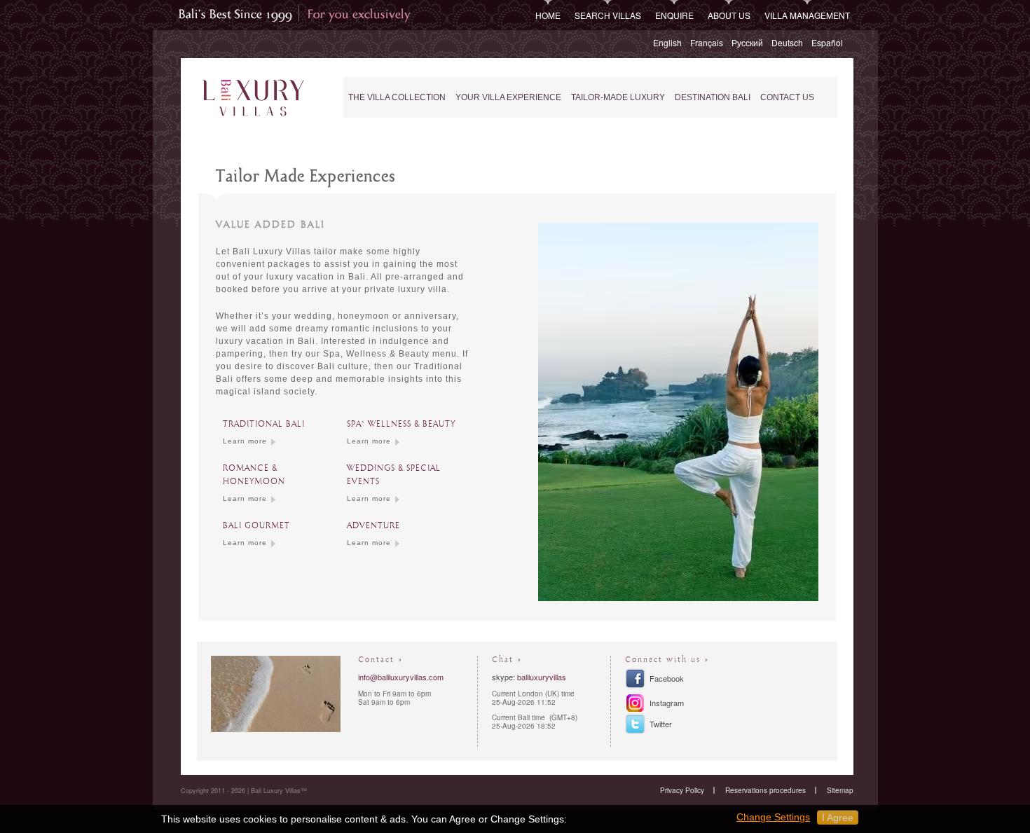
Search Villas (608, 15)
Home (548, 15)
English (667, 42)
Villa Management (807, 15)
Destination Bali (712, 97)
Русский (747, 42)
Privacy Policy (682, 790)
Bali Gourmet (256, 526)
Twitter (661, 723)
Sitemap (840, 790)
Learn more (245, 441)
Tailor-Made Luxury (618, 97)
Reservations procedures (765, 790)
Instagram (667, 702)
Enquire (674, 15)
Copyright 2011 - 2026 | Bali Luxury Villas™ (244, 790)
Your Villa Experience (508, 97)
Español (827, 42)
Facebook (667, 678)
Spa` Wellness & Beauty (401, 424)
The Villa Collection (397, 97)
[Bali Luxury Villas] (253, 98)
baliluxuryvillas (541, 676)
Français (706, 42)
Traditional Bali (264, 424)
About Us (729, 15)
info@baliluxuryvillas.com (401, 676)
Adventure (373, 526)
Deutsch (787, 42)
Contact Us (787, 97)
